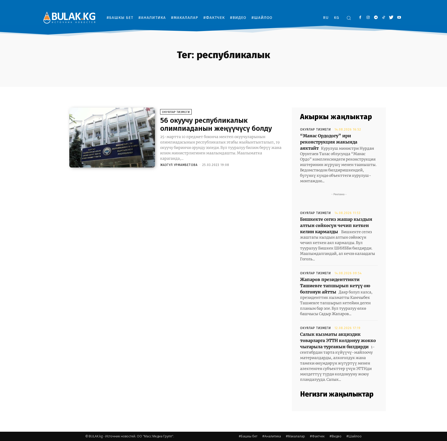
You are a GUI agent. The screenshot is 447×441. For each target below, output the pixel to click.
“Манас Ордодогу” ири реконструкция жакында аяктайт (328, 142)
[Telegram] (375, 17)
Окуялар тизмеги (176, 112)
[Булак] (69, 17)
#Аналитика (271, 436)
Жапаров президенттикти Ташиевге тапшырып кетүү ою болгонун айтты (335, 285)
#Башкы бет (248, 436)
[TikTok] (383, 17)
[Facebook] (360, 17)
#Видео (335, 436)
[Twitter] (391, 17)
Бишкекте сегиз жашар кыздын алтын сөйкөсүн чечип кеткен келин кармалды (336, 225)
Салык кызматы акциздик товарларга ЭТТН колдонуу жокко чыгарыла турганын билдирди (338, 340)
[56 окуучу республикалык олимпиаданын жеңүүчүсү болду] (112, 138)
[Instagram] (368, 17)
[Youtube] (399, 17)
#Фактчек (317, 436)
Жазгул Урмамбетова (179, 165)
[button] (349, 18)
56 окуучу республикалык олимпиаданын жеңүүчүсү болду (216, 124)
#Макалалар (295, 436)
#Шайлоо (354, 436)
